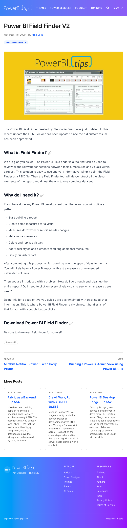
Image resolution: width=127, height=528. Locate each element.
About (100, 477)
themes (41, 7)
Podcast (68, 472)
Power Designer (72, 477)
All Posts (68, 491)
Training (101, 472)
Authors (101, 481)
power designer (60, 7)
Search (100, 486)
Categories (102, 491)
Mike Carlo (37, 34)
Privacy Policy (104, 500)
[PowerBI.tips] (18, 8)
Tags (99, 495)
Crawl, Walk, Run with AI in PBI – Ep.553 (60, 402)
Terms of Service (106, 504)
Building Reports (16, 42)
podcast (81, 7)
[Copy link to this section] (50, 153)
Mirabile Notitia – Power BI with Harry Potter (30, 366)
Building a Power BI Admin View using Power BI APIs (96, 366)
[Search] (107, 8)
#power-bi (11, 342)
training (96, 7)
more (116, 7)
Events (67, 486)
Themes (68, 481)
